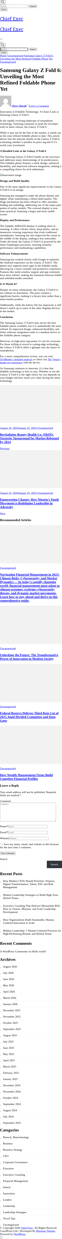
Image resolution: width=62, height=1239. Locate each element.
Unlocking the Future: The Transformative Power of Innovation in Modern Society (29, 656)
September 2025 (12, 1029)
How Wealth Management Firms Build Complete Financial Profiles (26, 777)
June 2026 (8, 979)
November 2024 (12, 1091)
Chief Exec (11, 19)
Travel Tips (9, 1218)
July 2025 (8, 1041)
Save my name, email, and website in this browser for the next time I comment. (29, 846)
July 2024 (8, 1116)
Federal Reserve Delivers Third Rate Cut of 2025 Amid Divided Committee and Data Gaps (29, 716)
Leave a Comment (39, 105)
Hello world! (39, 951)
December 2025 (11, 1010)
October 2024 (10, 1097)
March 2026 (9, 997)
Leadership (9, 1205)
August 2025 (10, 1035)
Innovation (9, 1193)
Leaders (7, 1199)
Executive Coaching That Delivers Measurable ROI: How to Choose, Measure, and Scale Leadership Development (31, 909)
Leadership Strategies (14, 1212)
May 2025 (8, 1054)
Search (3, 859)
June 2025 (8, 1047)
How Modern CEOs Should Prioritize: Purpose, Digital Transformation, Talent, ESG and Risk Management (29, 884)
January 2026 (10, 1004)
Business (8, 1143)
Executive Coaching (14, 1174)
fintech (7, 1187)
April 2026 (9, 991)
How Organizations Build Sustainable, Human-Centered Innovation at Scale (29, 921)
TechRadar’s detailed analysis (16, 359)
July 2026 (8, 972)
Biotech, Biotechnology (16, 1137)
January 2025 (10, 1079)
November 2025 (12, 1016)
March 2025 (9, 1066)
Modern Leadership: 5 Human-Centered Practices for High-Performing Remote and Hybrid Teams (32, 932)
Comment (5, 801)
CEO (5, 1156)
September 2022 (12, 1122)
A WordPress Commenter (14, 951)
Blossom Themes (45, 1230)
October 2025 (10, 1022)
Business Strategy (12, 1149)
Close (3, 9)
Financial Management (15, 1180)
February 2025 (11, 1072)
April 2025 (9, 1060)
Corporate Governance (15, 1162)
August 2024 (10, 1110)
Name (4, 826)
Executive (8, 1168)
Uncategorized (8, 61)
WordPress (19, 1234)
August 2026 (10, 966)
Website (4, 838)
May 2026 (8, 985)
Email (4, 832)
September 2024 (12, 1104)
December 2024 (11, 1085)
